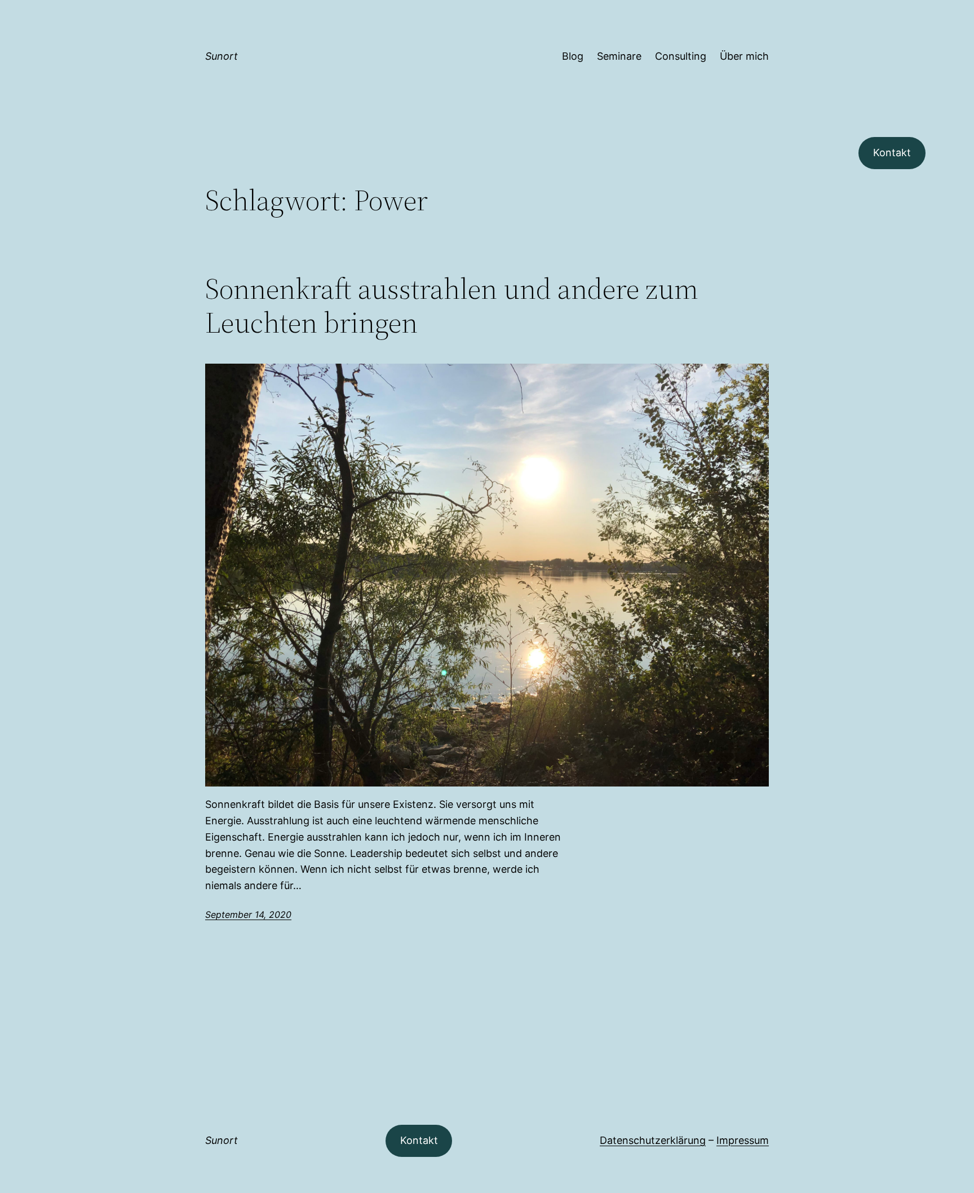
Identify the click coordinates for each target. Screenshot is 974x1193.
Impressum (742, 1140)
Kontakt (892, 152)
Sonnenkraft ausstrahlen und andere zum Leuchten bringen (451, 305)
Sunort (221, 56)
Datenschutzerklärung (653, 1140)
